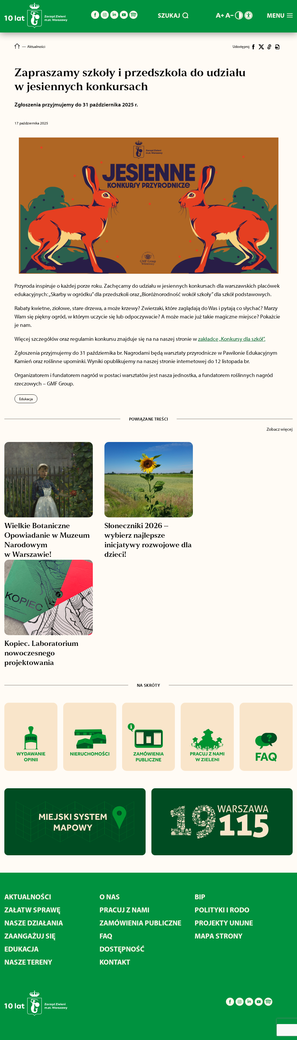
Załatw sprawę (32, 909)
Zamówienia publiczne (140, 922)
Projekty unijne (224, 922)
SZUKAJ (169, 15)
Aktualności (27, 896)
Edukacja (26, 398)
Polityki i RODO (222, 909)
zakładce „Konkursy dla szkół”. (231, 338)
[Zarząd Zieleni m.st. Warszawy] (35, 26)
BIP (200, 896)
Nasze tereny (28, 961)
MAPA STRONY (218, 935)
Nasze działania (33, 922)
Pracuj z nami (124, 909)
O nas (109, 896)
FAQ (105, 935)
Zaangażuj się (29, 935)
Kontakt (114, 961)
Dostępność (121, 948)
